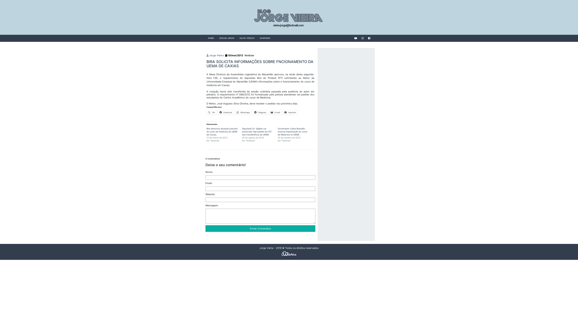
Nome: (209, 171)
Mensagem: (211, 205)
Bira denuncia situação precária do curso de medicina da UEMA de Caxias (222, 131)
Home (211, 38)
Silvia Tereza (247, 38)
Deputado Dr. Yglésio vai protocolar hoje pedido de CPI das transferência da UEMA (257, 131)
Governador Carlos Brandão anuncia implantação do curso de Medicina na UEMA (292, 131)
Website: (210, 194)
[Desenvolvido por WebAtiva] (289, 253)
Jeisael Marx (226, 38)
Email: (208, 183)
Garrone (265, 38)
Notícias (249, 55)
